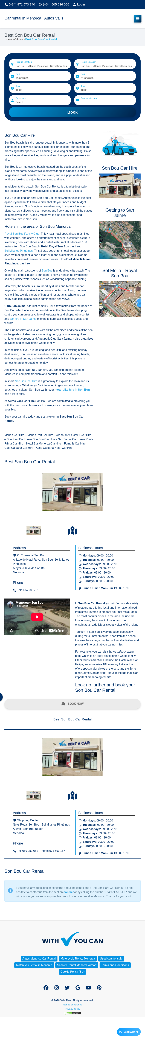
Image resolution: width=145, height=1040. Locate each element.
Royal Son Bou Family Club (21, 233)
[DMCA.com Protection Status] (72, 1013)
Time (18, 86)
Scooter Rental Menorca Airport (76, 965)
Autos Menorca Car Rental (39, 958)
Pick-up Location (24, 62)
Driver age (21, 98)
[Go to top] (139, 990)
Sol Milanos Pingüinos (18, 250)
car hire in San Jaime (22, 318)
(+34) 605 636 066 (55, 4)
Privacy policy (72, 1008)
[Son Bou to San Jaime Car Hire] (120, 240)
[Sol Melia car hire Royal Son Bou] (120, 299)
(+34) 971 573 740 (21, 4)
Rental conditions (72, 1004)
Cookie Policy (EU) (72, 971)
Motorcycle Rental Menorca (78, 958)
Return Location (88, 62)
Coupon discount (89, 98)
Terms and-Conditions (115, 965)
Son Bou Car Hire (26, 381)
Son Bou (47, 270)
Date (18, 74)
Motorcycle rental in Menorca (34, 965)
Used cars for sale (111, 958)
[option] (72, 497)
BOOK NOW (75, 703)
